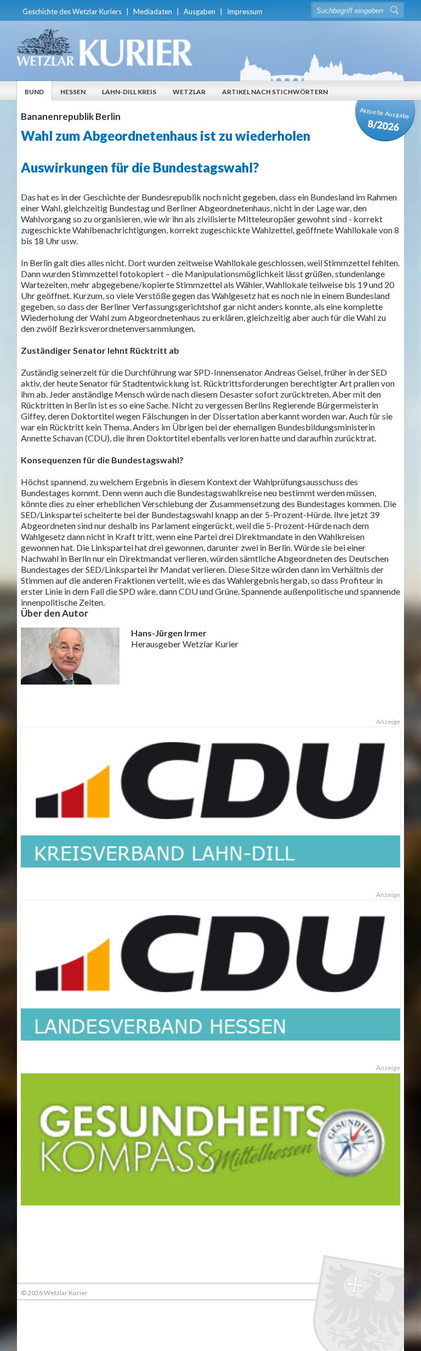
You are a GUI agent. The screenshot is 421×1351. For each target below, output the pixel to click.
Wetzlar (189, 92)
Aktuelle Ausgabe (385, 119)
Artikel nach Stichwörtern (275, 92)
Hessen (73, 92)
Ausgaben (199, 11)
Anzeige (388, 721)
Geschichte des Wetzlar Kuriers (72, 11)
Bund (34, 92)
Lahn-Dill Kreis (129, 92)
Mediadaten (152, 11)
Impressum (245, 11)
